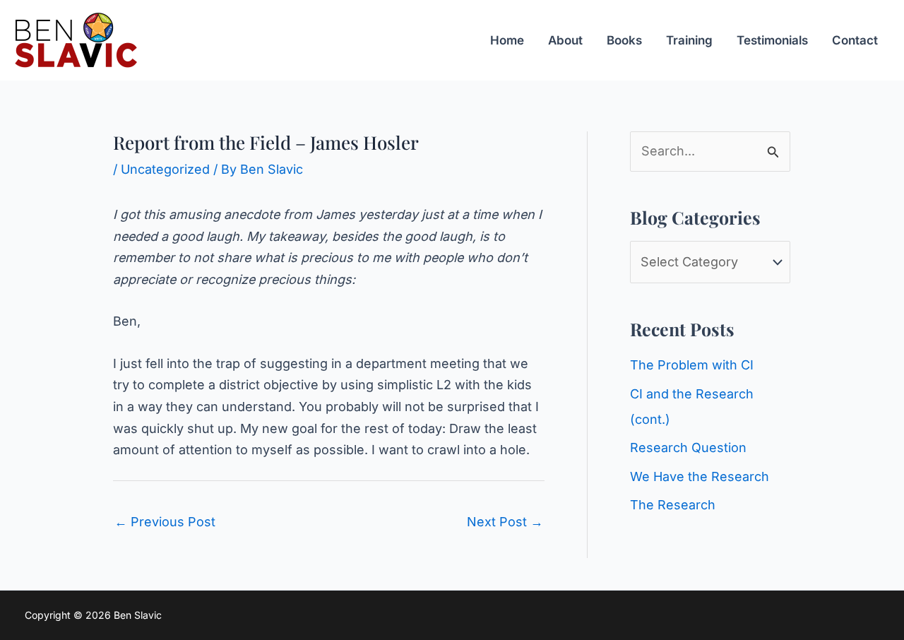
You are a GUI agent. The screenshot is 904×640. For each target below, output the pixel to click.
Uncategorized (165, 169)
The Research (672, 504)
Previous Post (164, 521)
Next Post (505, 521)
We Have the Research (699, 476)
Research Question (688, 447)
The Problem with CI (692, 364)
